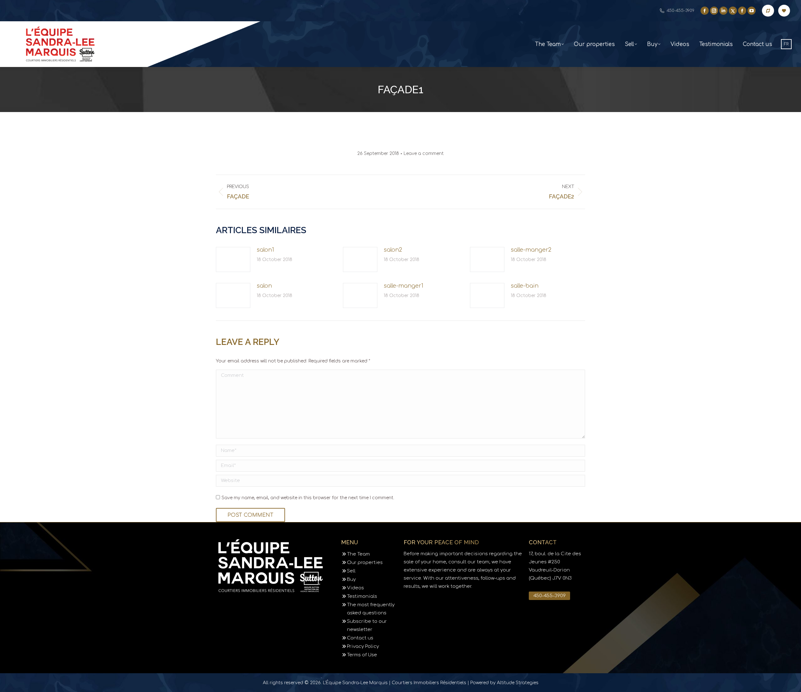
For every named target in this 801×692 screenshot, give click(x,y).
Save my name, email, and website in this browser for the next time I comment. (308, 497)
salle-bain (524, 286)
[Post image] (233, 259)
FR (786, 44)
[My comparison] (768, 11)
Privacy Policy (363, 646)
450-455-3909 (680, 10)
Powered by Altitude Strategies (504, 682)
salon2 (393, 250)
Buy (351, 579)
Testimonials (362, 596)
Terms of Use (362, 655)
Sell (351, 571)
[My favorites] (784, 11)
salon (264, 286)
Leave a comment (424, 153)
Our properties (365, 562)
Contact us (360, 638)
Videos (355, 588)
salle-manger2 (531, 250)
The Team (358, 554)
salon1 (265, 250)
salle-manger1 (403, 286)
